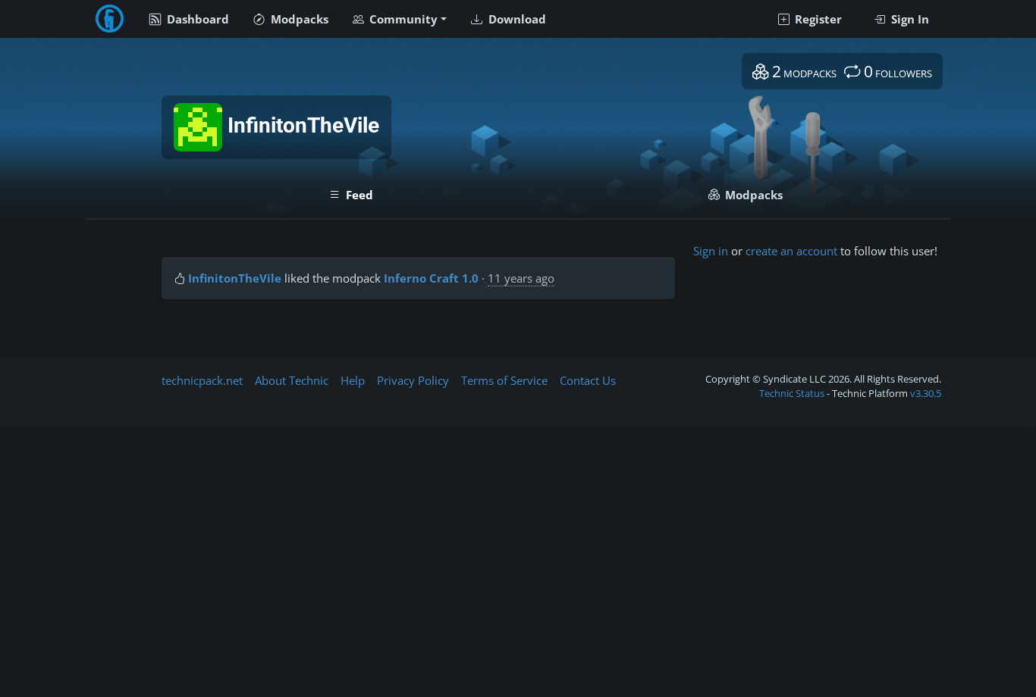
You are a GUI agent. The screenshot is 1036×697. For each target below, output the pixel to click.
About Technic (291, 380)
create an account (791, 250)
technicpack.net (202, 380)
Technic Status (791, 393)
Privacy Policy (413, 380)
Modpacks (298, 19)
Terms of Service (504, 380)
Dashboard (196, 19)
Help (353, 380)
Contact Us (588, 380)
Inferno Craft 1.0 (431, 278)
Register (817, 19)
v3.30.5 (925, 393)
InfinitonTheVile (234, 278)
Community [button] (402, 19)
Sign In (908, 19)
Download (515, 19)
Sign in (710, 250)
